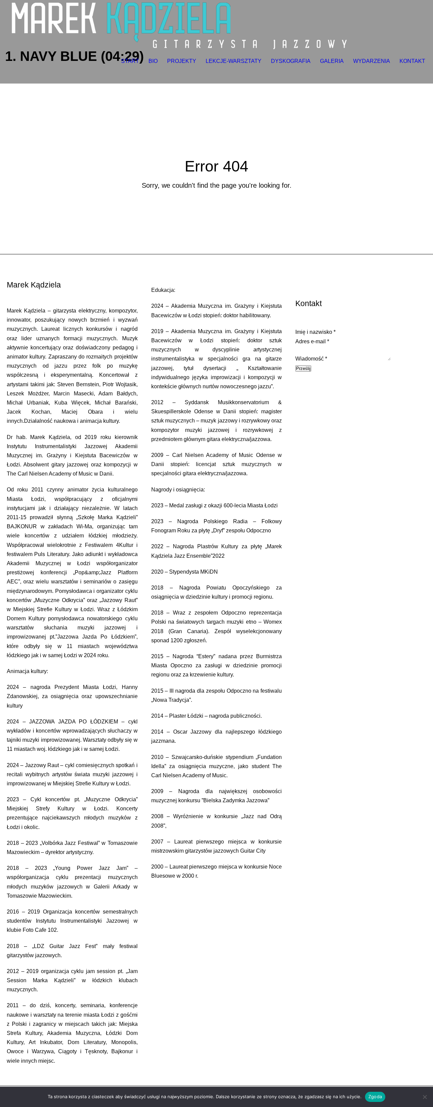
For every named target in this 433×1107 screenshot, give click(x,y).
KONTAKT (412, 61)
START (130, 61)
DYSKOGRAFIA (291, 61)
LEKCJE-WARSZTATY (233, 61)
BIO (153, 61)
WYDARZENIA (371, 61)
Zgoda (375, 1096)
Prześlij (303, 368)
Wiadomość (311, 359)
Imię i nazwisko (315, 332)
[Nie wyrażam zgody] (424, 1096)
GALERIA (332, 61)
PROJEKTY (181, 61)
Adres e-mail (312, 341)
